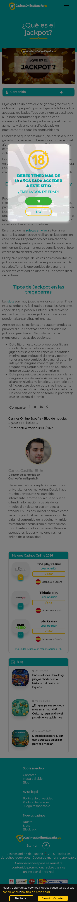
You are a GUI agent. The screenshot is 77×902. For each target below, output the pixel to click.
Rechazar (21, 898)
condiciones (10, 892)
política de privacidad (35, 892)
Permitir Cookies (53, 898)
